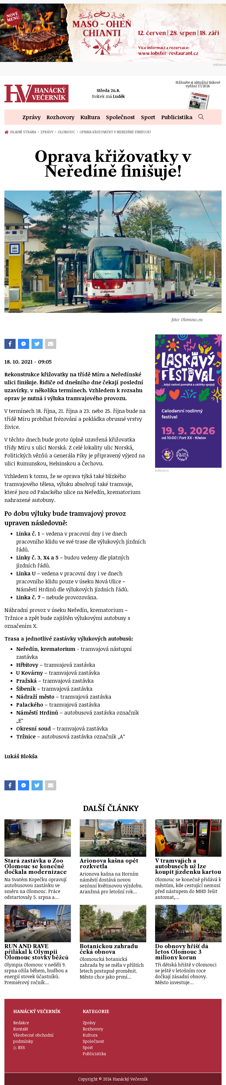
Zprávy (31, 117)
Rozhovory (60, 117)
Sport (148, 117)
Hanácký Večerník (36, 93)
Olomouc (68, 131)
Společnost (120, 117)
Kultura (90, 117)
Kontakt (20, 1029)
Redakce (21, 1022)
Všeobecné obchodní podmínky (33, 1038)
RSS (21, 1047)
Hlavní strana (24, 131)
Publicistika (176, 117)
